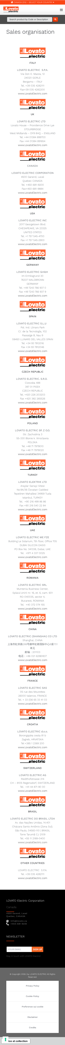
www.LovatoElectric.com (32, 93)
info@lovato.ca (19, 921)
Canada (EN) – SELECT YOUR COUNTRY (33, 2)
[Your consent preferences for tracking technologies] (6, 1039)
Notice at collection (16, 1041)
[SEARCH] (55, 19)
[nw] (25, 947)
